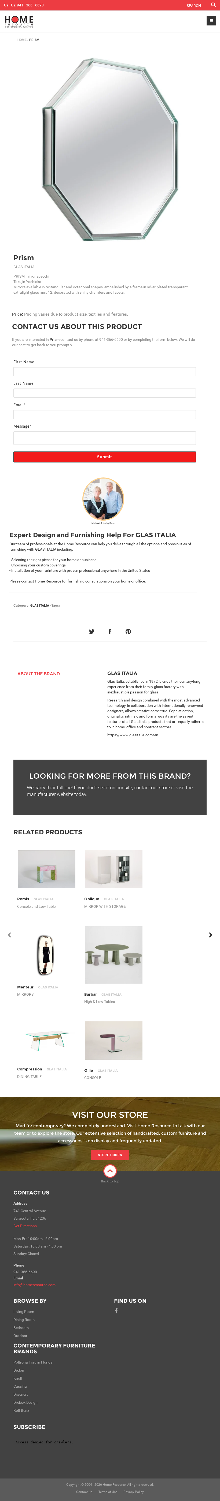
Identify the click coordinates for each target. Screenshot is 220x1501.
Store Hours (110, 1155)
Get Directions (25, 1226)
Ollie (101, 1070)
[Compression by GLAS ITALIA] (46, 1040)
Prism (23, 257)
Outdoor (20, 1336)
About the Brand (38, 673)
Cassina (20, 1386)
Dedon (18, 1370)
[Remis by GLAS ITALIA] (46, 869)
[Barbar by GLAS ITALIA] (113, 954)
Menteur (37, 987)
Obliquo (104, 899)
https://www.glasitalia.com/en (132, 735)
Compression (42, 1069)
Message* (22, 426)
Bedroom (21, 1327)
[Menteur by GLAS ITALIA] (46, 954)
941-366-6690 (111, 339)
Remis (35, 899)
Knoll (17, 1378)
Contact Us (31, 1192)
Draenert (20, 1394)
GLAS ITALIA (39, 605)
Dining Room (24, 1319)
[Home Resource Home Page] (19, 21)
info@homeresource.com (34, 1285)
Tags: (56, 605)
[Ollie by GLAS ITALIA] (113, 1041)
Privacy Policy (133, 1492)
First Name (23, 362)
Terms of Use (107, 1492)
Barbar (102, 994)
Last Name (23, 384)
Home (22, 40)
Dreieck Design (25, 1402)
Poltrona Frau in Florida (33, 1362)
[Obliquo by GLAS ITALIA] (113, 869)
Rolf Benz (21, 1410)
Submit (104, 457)
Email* (19, 405)
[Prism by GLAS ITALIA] (110, 149)
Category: (21, 605)
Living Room (23, 1311)
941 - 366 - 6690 (30, 5)
